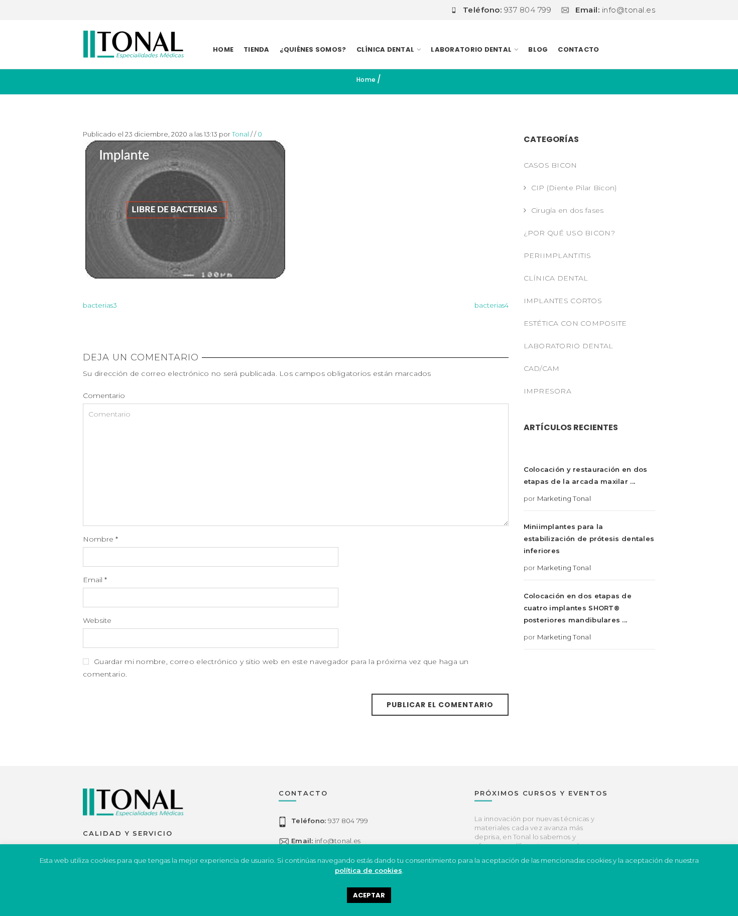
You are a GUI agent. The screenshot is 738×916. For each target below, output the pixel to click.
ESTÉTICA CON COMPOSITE (575, 323)
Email (95, 579)
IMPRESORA (548, 391)
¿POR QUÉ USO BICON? (569, 232)
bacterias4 (491, 305)
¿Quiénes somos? (313, 49)
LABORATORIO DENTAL (471, 49)
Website (97, 620)
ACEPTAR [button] (369, 895)
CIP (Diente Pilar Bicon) (574, 187)
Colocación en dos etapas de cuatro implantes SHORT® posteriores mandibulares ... (578, 608)
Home (223, 49)
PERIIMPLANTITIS (557, 255)
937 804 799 (329, 821)
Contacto (578, 49)
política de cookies (368, 870)
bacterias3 (100, 305)
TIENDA (256, 49)
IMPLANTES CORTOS (563, 300)
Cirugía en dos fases (567, 210)
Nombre (100, 539)
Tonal (240, 134)
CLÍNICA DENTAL (556, 278)
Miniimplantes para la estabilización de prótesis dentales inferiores (589, 538)
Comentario (104, 395)
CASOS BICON (550, 165)
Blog (538, 49)
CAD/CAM (542, 368)
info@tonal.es (325, 841)
